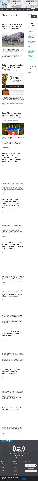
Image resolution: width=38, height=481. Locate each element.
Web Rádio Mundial (29, 1)
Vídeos (20, 9)
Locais (15, 467)
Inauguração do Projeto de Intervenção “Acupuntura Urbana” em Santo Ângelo (12, 26)
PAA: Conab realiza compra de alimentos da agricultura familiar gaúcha (12, 333)
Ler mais (18, 56)
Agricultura (4, 236)
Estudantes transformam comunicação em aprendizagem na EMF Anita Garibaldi (32, 58)
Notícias (12, 9)
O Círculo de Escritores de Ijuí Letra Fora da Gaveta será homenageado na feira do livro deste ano (12, 245)
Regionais (4, 58)
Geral (14, 466)
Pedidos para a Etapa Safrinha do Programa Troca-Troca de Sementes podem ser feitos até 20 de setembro (12, 203)
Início (2, 9)
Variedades (15, 474)
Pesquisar (30, 14)
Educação (15, 464)
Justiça (4, 106)
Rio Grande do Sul (5, 147)
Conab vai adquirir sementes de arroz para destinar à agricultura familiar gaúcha (13, 293)
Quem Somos (7, 9)
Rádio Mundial (15, 1)
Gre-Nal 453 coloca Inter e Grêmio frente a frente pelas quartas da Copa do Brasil (32, 44)
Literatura (4, 284)
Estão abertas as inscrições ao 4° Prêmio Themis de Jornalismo (12, 67)
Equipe (16, 9)
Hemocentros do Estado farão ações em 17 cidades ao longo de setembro (12, 371)
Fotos (24, 9)
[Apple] (34, 10)
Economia (4, 435)
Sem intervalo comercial (30, 6)
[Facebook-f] (32, 8)
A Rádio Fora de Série (15, 6)
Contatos (28, 9)
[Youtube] (34, 8)
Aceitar (24, 478)
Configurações (30, 478)
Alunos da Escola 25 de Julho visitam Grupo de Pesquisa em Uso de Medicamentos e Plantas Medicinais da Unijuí (11, 157)
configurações (8, 480)
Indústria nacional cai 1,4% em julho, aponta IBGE (12, 408)
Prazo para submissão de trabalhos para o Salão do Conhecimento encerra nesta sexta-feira (31, 36)
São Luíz (15, 471)
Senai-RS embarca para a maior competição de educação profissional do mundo (11, 116)
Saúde (4, 193)
